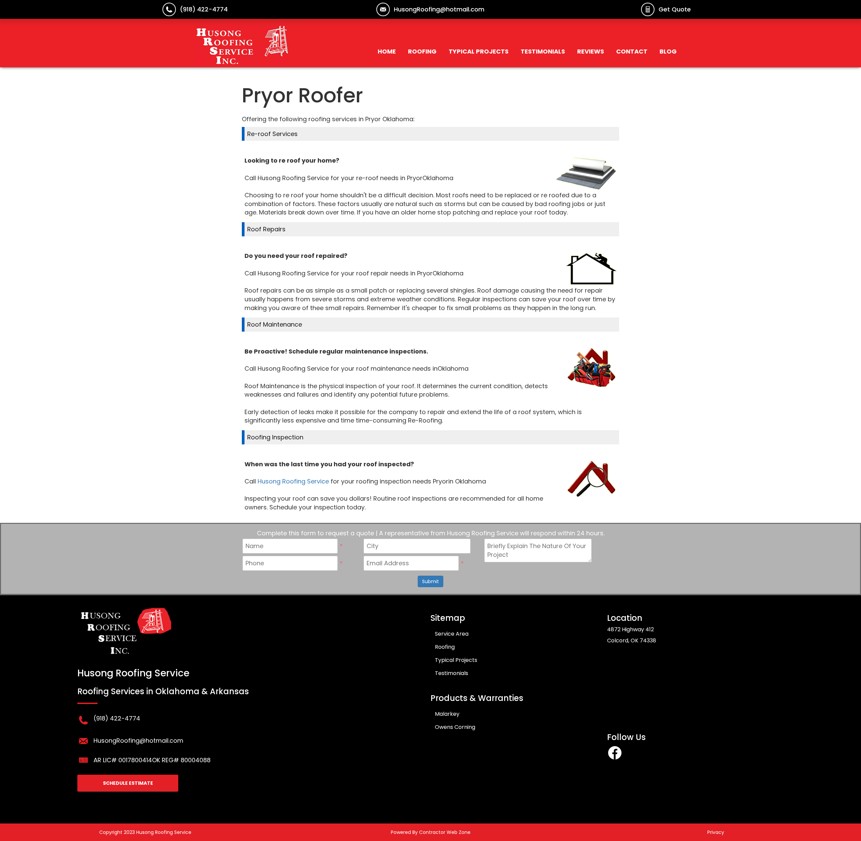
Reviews (590, 51)
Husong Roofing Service (293, 481)
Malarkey (447, 714)
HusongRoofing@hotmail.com (439, 9)
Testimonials (543, 51)
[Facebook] (615, 758)
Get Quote (675, 9)
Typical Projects (479, 51)
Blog (668, 51)
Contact (631, 51)
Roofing (422, 51)
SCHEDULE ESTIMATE (128, 783)
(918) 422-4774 (204, 9)
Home (387, 51)
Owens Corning (455, 727)
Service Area (452, 634)
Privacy (715, 832)
